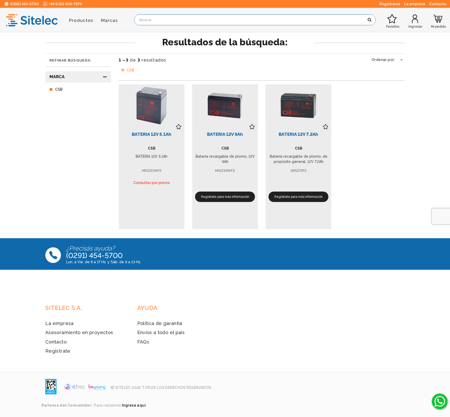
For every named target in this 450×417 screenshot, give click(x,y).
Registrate (58, 351)
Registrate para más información (225, 197)
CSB (130, 70)
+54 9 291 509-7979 (65, 4)
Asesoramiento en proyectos (79, 332)
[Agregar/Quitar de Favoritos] (178, 126)
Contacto (56, 342)
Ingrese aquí (134, 405)
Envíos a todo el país (161, 332)
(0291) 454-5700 (24, 4)
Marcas (109, 20)
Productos (81, 20)
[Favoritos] (392, 15)
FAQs (143, 342)
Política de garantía (159, 323)
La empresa (59, 323)
